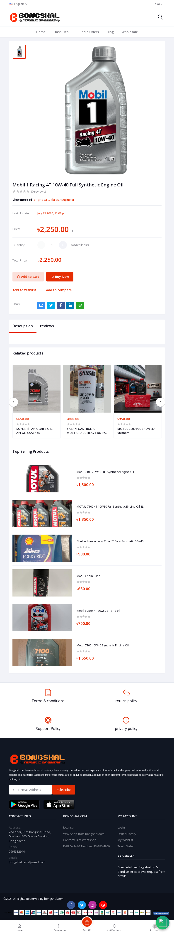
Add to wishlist (24, 290)
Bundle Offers (88, 32)
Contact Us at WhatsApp (79, 840)
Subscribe (64, 789)
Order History (127, 834)
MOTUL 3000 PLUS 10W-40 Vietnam (135, 431)
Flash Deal (61, 32)
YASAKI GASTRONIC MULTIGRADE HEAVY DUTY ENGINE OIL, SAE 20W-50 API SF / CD (86, 431)
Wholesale (130, 32)
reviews (47, 325)
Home (41, 32)
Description (22, 325)
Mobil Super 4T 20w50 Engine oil (98, 611)
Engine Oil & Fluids (47, 200)
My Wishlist (125, 840)
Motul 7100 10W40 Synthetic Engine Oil (103, 645)
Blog (110, 32)
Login (121, 827)
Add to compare (59, 290)
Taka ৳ (157, 4)
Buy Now (61, 276)
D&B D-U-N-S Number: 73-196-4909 (86, 846)
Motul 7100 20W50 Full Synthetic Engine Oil (105, 472)
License (68, 827)
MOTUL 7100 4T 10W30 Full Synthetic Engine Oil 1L (110, 507)
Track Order (126, 846)
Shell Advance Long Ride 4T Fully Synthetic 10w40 (110, 541)
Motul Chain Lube (88, 576)
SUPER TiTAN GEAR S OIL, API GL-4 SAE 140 (34, 431)
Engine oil (68, 200)
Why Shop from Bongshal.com (83, 834)
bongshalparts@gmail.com (27, 862)
